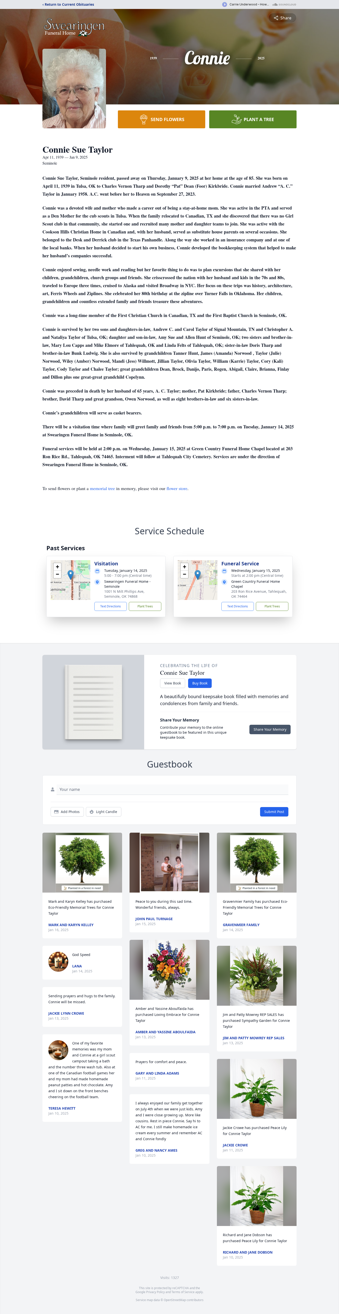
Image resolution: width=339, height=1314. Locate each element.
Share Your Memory (270, 729)
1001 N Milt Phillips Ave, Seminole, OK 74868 (124, 594)
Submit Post (274, 811)
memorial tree (102, 488)
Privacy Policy (155, 1292)
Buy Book (199, 683)
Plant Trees (145, 606)
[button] (71, 575)
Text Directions (110, 606)
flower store (177, 488)
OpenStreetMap (175, 1300)
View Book (172, 683)
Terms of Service (183, 1292)
